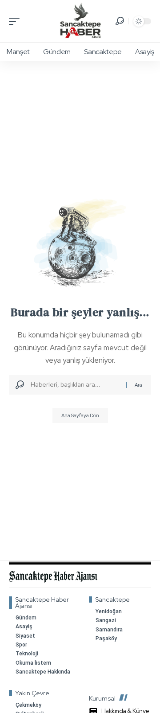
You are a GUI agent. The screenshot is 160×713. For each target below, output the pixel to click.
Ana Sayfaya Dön (80, 415)
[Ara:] (75, 385)
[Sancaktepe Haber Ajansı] (80, 21)
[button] (16, 21)
